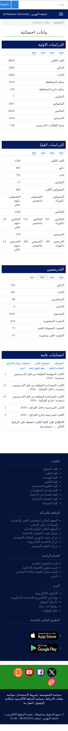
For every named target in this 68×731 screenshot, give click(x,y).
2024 (43, 53)
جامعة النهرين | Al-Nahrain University (25, 14)
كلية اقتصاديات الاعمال (43, 494)
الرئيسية (58, 22)
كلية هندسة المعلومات (44, 490)
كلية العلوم (51, 481)
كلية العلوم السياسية (45, 486)
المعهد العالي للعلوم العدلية (41, 528)
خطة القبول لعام (37, 368)
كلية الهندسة (50, 477)
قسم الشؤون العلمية (45, 563)
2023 (52, 53)
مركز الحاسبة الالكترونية (42, 541)
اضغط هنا (46, 426)
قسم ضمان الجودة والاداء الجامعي (36, 571)
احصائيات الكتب (41, 363)
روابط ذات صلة (48, 606)
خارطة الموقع (49, 601)
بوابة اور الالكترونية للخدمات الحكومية (34, 597)
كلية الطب (51, 473)
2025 (34, 53)
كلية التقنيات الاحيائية (45, 498)
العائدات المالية (56, 368)
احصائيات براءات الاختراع (18, 363)
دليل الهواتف (50, 610)
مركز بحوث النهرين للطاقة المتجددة (35, 537)
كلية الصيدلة (50, 503)
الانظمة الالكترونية (46, 593)
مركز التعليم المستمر (44, 546)
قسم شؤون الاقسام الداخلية (40, 567)
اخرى (22, 368)
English (4, 4)
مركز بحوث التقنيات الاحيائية (40, 533)
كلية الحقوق (50, 468)
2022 (61, 53)
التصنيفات (58, 363)
